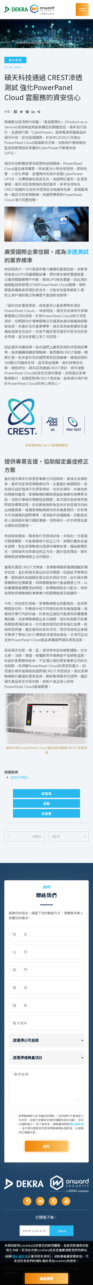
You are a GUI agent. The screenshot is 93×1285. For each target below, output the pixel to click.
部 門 (19, 969)
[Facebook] (27, 1201)
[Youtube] (40, 1201)
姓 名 (19, 934)
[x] (53, 1201)
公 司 (19, 952)
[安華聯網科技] (24, 1184)
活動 (46, 803)
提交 (46, 1146)
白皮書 (46, 813)
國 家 (19, 1005)
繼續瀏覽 (46, 1278)
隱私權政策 (77, 1124)
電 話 (19, 987)
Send (62, 1231)
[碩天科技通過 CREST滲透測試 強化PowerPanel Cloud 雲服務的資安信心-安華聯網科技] (15, 112)
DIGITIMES (19, 777)
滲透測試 (77, 252)
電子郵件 (19, 1023)
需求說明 (20, 1074)
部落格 (46, 793)
